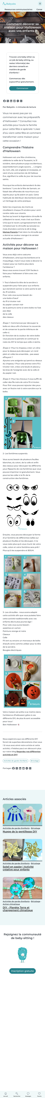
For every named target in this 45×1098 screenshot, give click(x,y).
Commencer (22, 88)
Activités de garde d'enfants (15, 761)
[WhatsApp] (21, 101)
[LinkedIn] (11, 101)
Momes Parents (10, 232)
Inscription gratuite (22, 971)
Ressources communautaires (18, 9)
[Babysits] (9, 3)
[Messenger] (18, 101)
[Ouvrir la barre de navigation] (40, 3)
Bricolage (35, 761)
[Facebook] (4, 101)
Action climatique (11, 904)
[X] (7, 101)
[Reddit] (14, 101)
